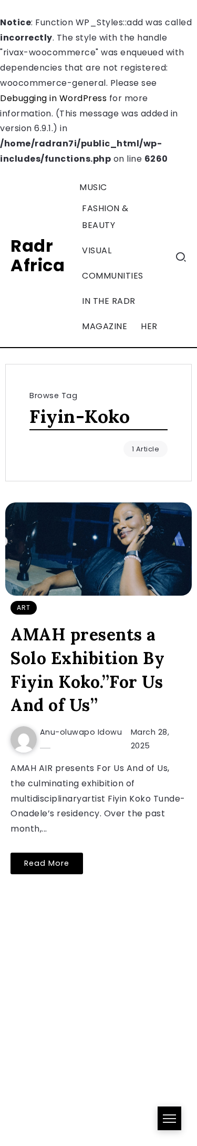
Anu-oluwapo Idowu (81, 732)
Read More (46, 863)
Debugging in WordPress (53, 98)
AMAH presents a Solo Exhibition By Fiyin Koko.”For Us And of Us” (87, 670)
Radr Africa (38, 255)
